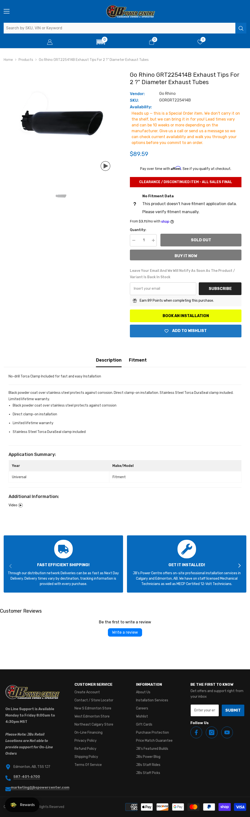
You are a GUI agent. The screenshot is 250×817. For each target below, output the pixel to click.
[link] (63, 564)
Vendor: (137, 93)
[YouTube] (227, 732)
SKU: (134, 100)
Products (26, 60)
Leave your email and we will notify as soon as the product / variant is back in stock (182, 274)
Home (8, 60)
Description (109, 360)
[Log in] (49, 42)
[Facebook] (196, 732)
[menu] (7, 11)
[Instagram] (212, 732)
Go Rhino (167, 93)
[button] (100, 42)
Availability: (141, 107)
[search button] (240, 28)
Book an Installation (186, 315)
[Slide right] (239, 566)
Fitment (138, 360)
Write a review (125, 632)
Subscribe (220, 288)
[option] (61, 122)
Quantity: (138, 230)
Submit (233, 710)
